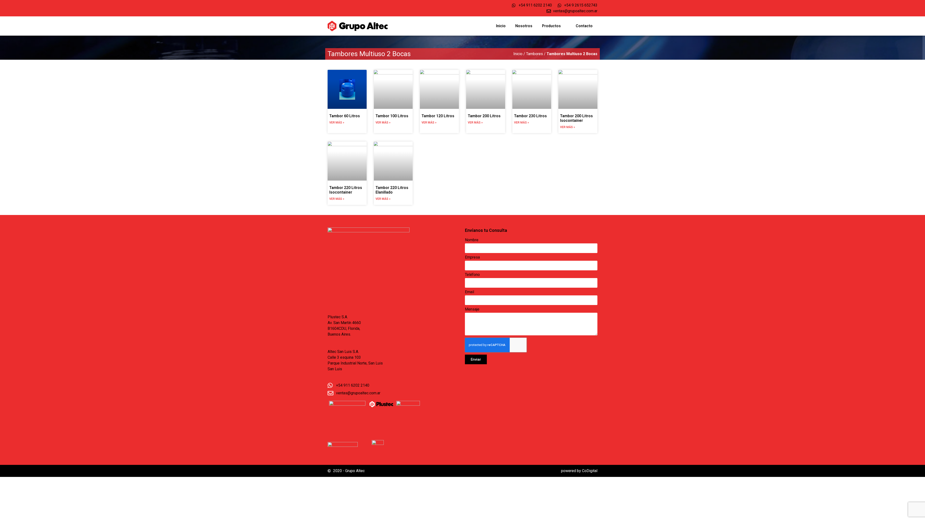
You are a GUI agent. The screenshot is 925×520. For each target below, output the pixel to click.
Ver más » (336, 122)
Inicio (501, 26)
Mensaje (472, 309)
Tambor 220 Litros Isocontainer (345, 190)
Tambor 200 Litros (484, 116)
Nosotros (523, 26)
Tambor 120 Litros (438, 116)
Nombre (471, 240)
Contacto (584, 26)
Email (469, 292)
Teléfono (472, 275)
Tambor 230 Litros (530, 116)
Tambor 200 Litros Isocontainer (576, 118)
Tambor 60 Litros (344, 116)
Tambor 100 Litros (392, 116)
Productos (551, 26)
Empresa (472, 257)
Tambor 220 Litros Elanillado (392, 190)
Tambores (534, 54)
